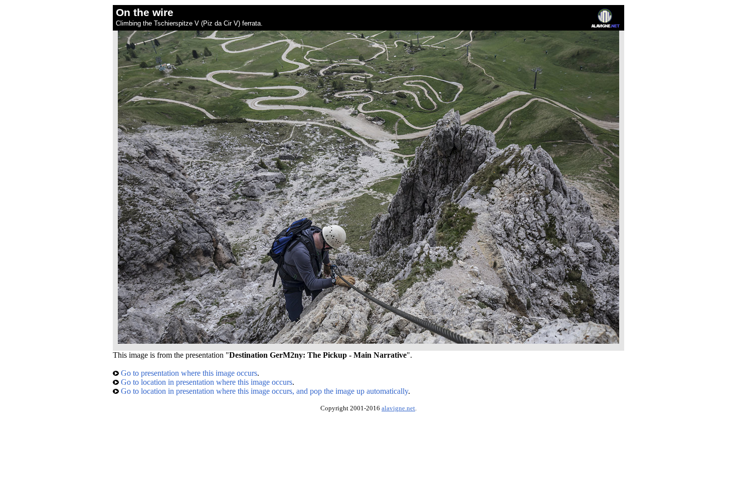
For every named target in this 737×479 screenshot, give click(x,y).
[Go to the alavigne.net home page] (605, 25)
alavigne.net (398, 408)
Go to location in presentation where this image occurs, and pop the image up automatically (263, 391)
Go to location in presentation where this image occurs (205, 382)
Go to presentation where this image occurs (188, 373)
